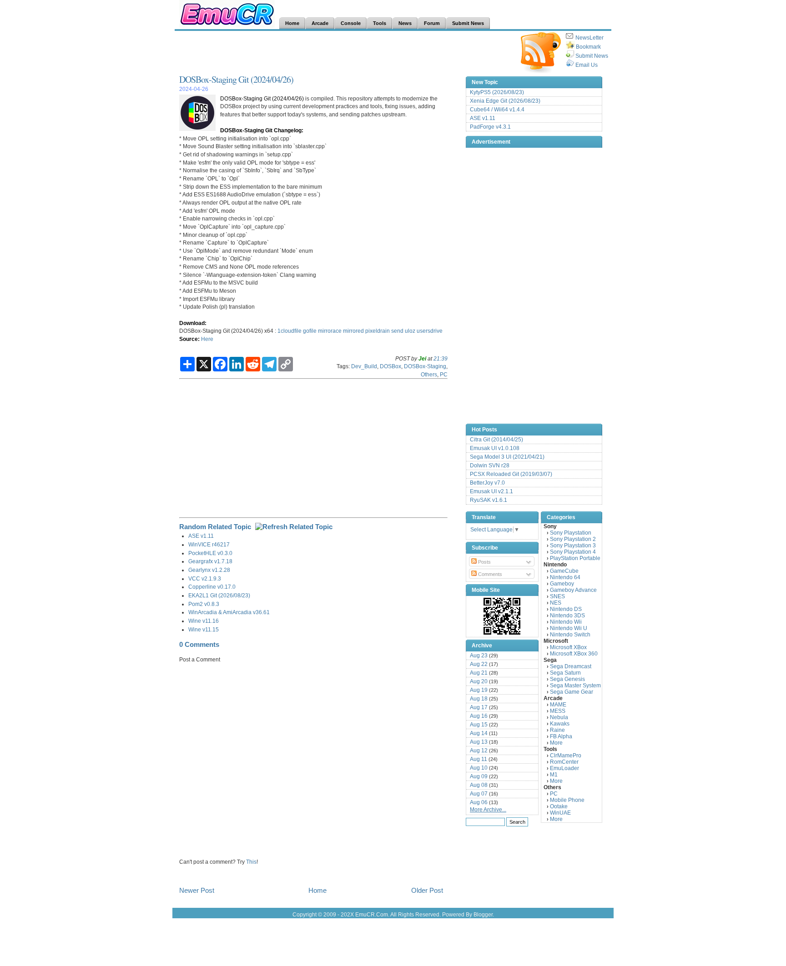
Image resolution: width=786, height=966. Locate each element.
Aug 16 (479, 716)
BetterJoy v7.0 (487, 483)
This (251, 862)
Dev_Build (364, 366)
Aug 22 (479, 664)
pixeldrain (377, 331)
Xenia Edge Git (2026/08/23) (505, 101)
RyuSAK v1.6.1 (488, 500)
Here (207, 339)
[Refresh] (294, 527)
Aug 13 (479, 742)
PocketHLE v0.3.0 (210, 553)
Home (317, 890)
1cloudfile (289, 331)
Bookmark (588, 47)
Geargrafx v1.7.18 (210, 561)
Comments (489, 574)
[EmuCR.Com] (502, 616)
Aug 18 (479, 699)
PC (444, 374)
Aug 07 (479, 794)
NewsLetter (589, 38)
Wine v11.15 (203, 629)
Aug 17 (479, 707)
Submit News (591, 56)
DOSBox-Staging (425, 366)
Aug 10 (479, 768)
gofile (310, 331)
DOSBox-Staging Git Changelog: (261, 130)
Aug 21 (479, 673)
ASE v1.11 (201, 536)
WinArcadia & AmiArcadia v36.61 (229, 612)
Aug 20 (479, 681)
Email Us (586, 65)
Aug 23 (479, 655)
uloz (410, 331)
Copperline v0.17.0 (212, 587)
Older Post (427, 890)
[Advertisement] (344, 52)
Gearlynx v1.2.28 (209, 570)
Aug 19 (479, 690)
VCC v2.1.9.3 (204, 578)
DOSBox (390, 366)
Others (429, 374)
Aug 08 (479, 785)
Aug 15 (479, 724)
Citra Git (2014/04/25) (496, 439)
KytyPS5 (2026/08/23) (497, 92)
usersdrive (430, 331)
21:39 (440, 358)
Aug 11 (478, 759)
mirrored (353, 331)
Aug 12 (479, 750)
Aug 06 (479, 802)
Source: (189, 339)
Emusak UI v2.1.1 (491, 491)
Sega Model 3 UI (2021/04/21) (507, 457)
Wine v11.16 (203, 621)
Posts (484, 562)
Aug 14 (479, 733)
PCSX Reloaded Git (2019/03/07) (511, 474)
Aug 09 (479, 776)
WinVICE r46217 (209, 544)
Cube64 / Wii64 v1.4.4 (497, 109)
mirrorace (330, 331)
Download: (193, 323)
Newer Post (196, 890)
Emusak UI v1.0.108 (494, 448)
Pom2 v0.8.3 (203, 604)
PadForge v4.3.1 (490, 127)
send (397, 331)
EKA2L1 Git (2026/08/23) (219, 595)
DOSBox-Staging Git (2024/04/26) (236, 79)
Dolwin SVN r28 (489, 465)
